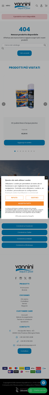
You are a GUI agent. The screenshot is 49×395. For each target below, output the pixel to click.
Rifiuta (14, 198)
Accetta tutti (24, 203)
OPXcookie (18, 216)
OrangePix (31, 216)
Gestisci (34, 198)
